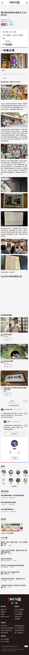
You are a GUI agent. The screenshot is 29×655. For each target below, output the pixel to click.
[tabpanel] (14, 417)
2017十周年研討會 (19, 628)
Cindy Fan (6, 336)
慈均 (18, 475)
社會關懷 (8, 35)
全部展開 (14, 486)
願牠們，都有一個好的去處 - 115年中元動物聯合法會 (14, 543)
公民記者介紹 (17, 616)
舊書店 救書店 (8, 334)
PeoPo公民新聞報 (19, 609)
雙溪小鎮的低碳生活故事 (8, 502)
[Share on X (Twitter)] (7, 50)
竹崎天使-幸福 (8, 409)
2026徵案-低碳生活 (19, 625)
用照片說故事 (4, 632)
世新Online (5, 567)
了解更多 (14, 458)
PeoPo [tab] (12, 401)
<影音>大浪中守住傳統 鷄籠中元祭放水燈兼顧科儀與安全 (14, 551)
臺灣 (7, 32)
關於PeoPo (4, 609)
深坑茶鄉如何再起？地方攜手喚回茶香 (12, 495)
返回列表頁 (14, 434)
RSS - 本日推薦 (5, 641)
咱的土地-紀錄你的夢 (6, 630)
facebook (12, 603)
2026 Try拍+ (4, 625)
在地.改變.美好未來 (19, 630)
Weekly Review (5, 616)
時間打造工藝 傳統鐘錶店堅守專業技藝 (12, 565)
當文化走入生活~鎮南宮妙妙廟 (10, 572)
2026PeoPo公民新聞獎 (7, 533)
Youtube (16, 603)
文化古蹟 (14, 35)
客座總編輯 (17, 619)
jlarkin (3, 475)
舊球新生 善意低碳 (6, 559)
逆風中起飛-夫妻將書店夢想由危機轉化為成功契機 (15, 388)
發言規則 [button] (25, 401)
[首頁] (14, 2)
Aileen (4, 545)
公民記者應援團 (18, 614)
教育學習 (20, 35)
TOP (26, 646)
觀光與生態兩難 (8, 361)
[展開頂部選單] (26, 2)
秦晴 (8, 421)
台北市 (10, 32)
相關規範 (3, 612)
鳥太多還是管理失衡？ (7, 509)
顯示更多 (7, 41)
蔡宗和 (4, 553)
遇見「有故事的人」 (19, 632)
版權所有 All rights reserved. (9, 44)
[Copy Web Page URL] (13, 50)
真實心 (5, 391)
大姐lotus (11, 475)
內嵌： (3, 70)
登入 (19, 405)
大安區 (14, 32)
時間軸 (2, 614)
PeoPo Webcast (7, 560)
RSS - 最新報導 (5, 639)
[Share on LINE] (10, 50)
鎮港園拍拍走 (6, 573)
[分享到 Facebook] (5, 50)
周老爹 (4, 587)
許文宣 (4, 580)
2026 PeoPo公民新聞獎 (7, 628)
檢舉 (12, 24)
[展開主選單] (2, 2)
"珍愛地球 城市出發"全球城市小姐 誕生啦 (13, 585)
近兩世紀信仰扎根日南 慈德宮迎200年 (13, 579)
